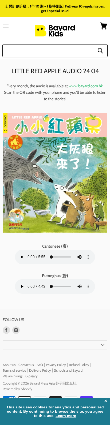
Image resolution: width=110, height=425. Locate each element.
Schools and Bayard (68, 370)
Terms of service (14, 370)
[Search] (100, 50)
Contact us (26, 365)
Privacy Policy (56, 365)
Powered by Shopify (17, 389)
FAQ (40, 365)
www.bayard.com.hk (86, 86)
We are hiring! (12, 376)
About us (9, 365)
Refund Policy (79, 365)
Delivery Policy (40, 370)
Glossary (31, 376)
